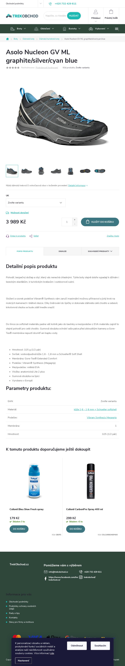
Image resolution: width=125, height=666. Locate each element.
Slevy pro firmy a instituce (21, 622)
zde (52, 653)
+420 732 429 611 (93, 571)
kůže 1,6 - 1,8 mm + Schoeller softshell (95, 409)
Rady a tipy (14, 613)
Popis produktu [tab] (25, 251)
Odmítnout (77, 645)
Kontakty (13, 617)
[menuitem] (18, 28)
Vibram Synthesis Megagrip (102, 417)
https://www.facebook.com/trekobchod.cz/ (63, 578)
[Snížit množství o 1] (74, 224)
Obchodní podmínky (15, 3)
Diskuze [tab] (62, 251)
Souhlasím (100, 645)
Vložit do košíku (102, 222)
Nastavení (23, 660)
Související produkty (98, 251)
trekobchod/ (89, 577)
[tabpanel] (34, 497)
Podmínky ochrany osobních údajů (22, 607)
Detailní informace (76, 185)
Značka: (113, 236)
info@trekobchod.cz (58, 571)
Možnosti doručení (20, 212)
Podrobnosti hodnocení (47, 67)
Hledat (74, 15)
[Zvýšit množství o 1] (74, 220)
